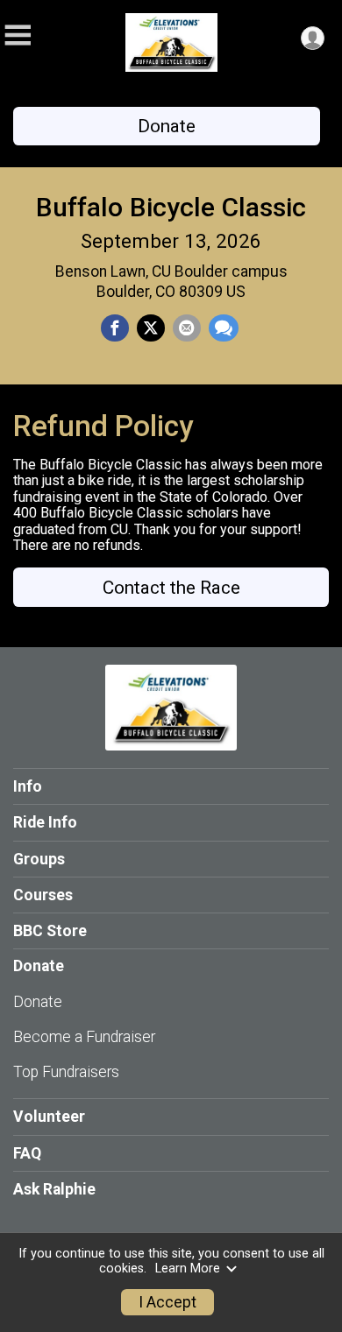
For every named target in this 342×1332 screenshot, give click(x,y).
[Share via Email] (187, 328)
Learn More (187, 1268)
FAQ (27, 1153)
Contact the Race (171, 587)
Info (27, 786)
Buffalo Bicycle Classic (171, 207)
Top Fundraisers (66, 1072)
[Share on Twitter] (151, 328)
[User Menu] (312, 38)
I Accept (167, 1302)
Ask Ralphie (54, 1189)
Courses (43, 895)
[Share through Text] (224, 328)
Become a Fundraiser (84, 1037)
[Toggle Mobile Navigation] (17, 35)
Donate (167, 126)
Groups (39, 859)
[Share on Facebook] (115, 328)
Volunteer (49, 1116)
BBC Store (50, 931)
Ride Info (45, 822)
